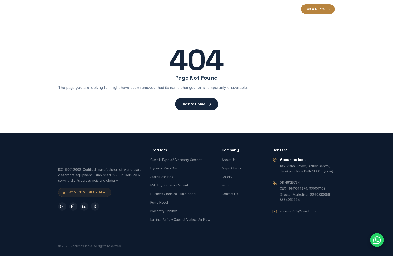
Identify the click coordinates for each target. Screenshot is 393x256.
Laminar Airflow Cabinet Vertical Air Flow (180, 219)
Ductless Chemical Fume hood (173, 194)
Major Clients (231, 168)
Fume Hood (159, 202)
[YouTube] (62, 206)
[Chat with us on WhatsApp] (377, 240)
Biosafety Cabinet (163, 211)
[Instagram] (73, 206)
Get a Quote (315, 9)
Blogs (216, 9)
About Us (228, 160)
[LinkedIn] (84, 206)
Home (136, 9)
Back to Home (193, 104)
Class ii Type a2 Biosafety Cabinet (176, 160)
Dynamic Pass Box (164, 168)
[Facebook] (95, 206)
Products (174, 9)
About (154, 9)
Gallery (227, 177)
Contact (235, 9)
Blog (225, 185)
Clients (198, 9)
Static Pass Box (161, 177)
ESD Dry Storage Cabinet (169, 185)
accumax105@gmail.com (298, 211)
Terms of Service (263, 9)
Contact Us (230, 194)
